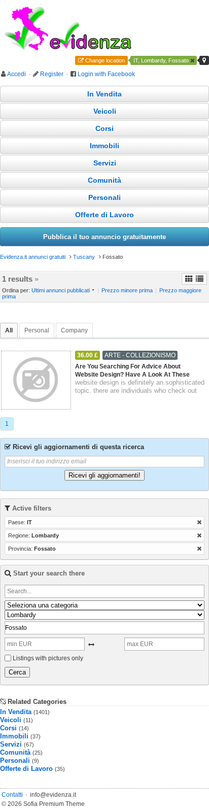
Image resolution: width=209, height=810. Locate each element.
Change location (105, 60)
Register (51, 74)
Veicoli (104, 111)
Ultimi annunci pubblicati (60, 290)
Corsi (104, 128)
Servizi (104, 163)
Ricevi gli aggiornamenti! (104, 475)
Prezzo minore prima (127, 290)
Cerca (17, 672)
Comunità (104, 180)
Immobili (104, 146)
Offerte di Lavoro (104, 215)
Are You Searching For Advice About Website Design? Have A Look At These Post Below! (132, 371)
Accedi (16, 74)
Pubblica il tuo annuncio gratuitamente (104, 237)
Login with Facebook (106, 74)
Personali (104, 197)
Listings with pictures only (48, 658)
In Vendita (104, 94)
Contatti (12, 794)
